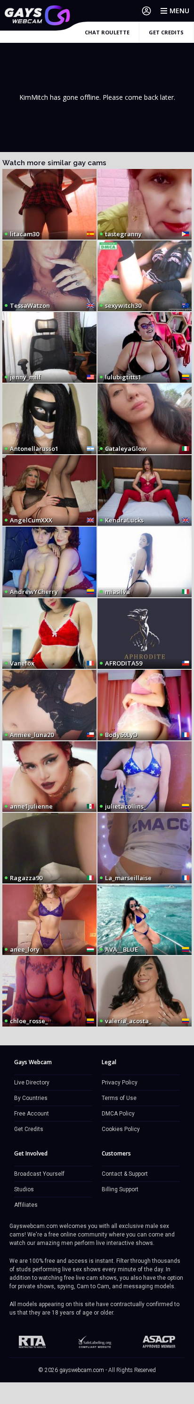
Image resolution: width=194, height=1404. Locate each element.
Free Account (31, 1113)
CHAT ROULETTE (107, 32)
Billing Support (120, 1189)
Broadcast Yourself (39, 1174)
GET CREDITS (166, 32)
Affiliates (26, 1205)
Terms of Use (119, 1098)
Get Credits (28, 1129)
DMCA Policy (118, 1113)
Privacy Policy (119, 1082)
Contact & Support (125, 1174)
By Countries (31, 1098)
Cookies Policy (121, 1129)
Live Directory (31, 1082)
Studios (24, 1189)
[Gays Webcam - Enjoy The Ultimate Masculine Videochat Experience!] (38, 15)
